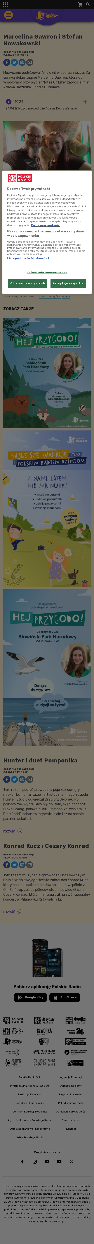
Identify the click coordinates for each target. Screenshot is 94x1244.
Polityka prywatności (45, 225)
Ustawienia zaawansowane (47, 272)
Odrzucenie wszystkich (27, 283)
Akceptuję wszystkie (68, 283)
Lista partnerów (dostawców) (28, 258)
